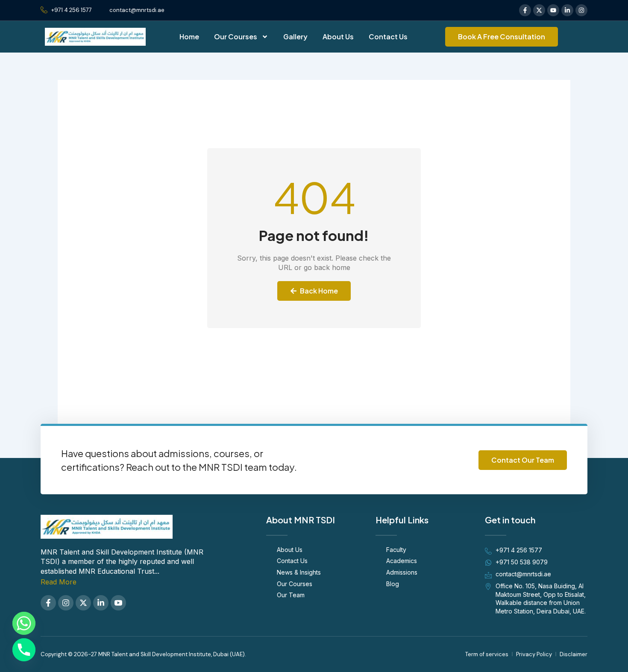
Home (189, 36)
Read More (58, 582)
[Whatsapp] (23, 623)
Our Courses (235, 36)
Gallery (295, 36)
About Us (338, 36)
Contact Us (388, 36)
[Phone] (23, 649)
